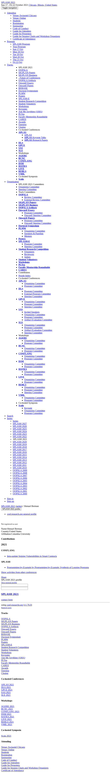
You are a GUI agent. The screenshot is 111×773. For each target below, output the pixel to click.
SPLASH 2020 (20, 442)
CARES (22, 119)
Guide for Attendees (22, 31)
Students (17, 20)
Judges (27, 257)
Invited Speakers (31, 312)
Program (11, 41)
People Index (24, 275)
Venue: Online (19, 18)
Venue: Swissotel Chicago (25, 15)
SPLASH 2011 (20, 465)
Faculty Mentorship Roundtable (32, 117)
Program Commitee (33, 244)
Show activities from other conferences (19, 572)
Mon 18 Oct (18, 52)
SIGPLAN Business (27, 75)
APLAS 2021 (7, 684)
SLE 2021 (6, 695)
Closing (22, 127)
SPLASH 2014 (20, 457)
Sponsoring (18, 26)
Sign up (10, 501)
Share (3, 577)
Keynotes (22, 109)
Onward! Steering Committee (37, 215)
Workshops (23, 106)
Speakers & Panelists (33, 233)
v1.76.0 (27, 605)
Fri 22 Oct (17, 62)
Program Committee (33, 213)
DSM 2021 (6, 714)
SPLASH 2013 (20, 460)
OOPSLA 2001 (20, 491)
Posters (21, 96)
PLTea (21, 114)
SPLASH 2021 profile (11, 509)
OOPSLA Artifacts (27, 80)
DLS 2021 (6, 687)
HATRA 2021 (7, 716)
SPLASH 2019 (20, 444)
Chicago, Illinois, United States (43, 5)
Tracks (10, 65)
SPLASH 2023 (20, 434)
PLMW (21, 93)
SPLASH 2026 (20, 426)
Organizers (29, 252)
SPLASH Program (21, 44)
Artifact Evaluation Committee (38, 320)
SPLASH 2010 (20, 468)
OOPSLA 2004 (20, 483)
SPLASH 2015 (20, 455)
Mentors (28, 236)
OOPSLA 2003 (20, 486)
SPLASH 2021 (8, 506)
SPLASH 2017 (20, 449)
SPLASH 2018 (20, 447)
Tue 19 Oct (18, 54)
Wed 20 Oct (18, 57)
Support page (6, 608)
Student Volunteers (27, 104)
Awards (22, 122)
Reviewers (29, 254)
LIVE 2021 (6, 719)
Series (15, 421)
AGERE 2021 (7, 706)
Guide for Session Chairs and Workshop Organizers (36, 36)
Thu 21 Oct (18, 59)
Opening (22, 124)
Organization (13, 181)
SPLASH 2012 (20, 462)
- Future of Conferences (29, 78)
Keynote (28, 408)
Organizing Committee (28, 187)
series (19, 506)
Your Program (19, 46)
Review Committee (33, 197)
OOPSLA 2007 (20, 475)
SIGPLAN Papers (26, 72)
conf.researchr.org (15, 605)
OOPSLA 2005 (20, 481)
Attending (11, 13)
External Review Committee (37, 200)
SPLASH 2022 (20, 436)
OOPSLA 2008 (20, 473)
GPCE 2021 (6, 690)
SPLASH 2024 (20, 431)
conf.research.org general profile (21, 514)
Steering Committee (27, 189)
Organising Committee (34, 283)
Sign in (10, 498)
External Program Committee (37, 294)
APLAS (28, 135)
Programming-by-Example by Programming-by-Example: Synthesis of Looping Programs (48, 567)
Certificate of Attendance (24, 39)
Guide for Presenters (22, 33)
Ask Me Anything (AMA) (30, 111)
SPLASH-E (23, 98)
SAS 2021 (6, 692)
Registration (18, 23)
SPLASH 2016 (20, 452)
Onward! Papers (25, 85)
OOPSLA (23, 70)
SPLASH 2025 (20, 429)
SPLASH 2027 (20, 423)
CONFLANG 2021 (10, 711)
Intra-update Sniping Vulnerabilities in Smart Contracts (32, 556)
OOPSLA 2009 (20, 470)
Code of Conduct (20, 28)
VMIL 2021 (6, 724)
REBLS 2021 (7, 722)
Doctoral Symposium (28, 91)
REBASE (23, 88)
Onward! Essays (26, 83)
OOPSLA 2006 (20, 478)
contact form (7, 599)
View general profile (9, 582)
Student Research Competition (32, 101)
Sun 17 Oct (18, 49)
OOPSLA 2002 (20, 488)
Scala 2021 (6, 736)
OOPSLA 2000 (20, 493)
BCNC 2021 (7, 709)
